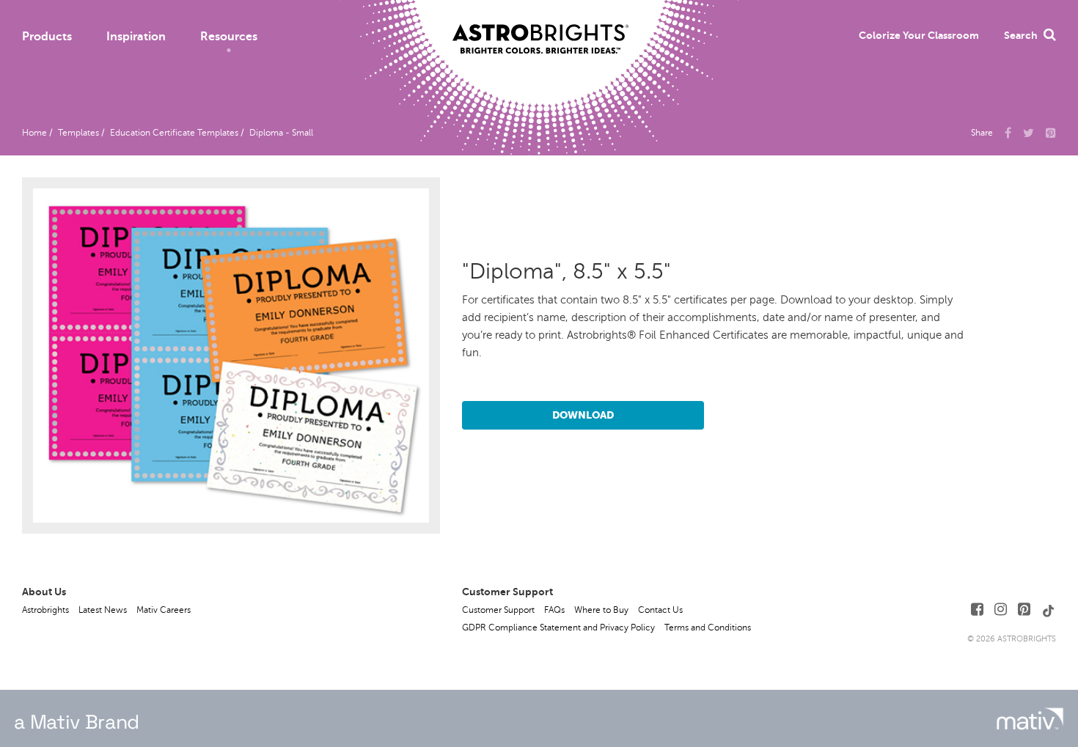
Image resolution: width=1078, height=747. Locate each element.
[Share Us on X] (1028, 132)
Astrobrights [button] (45, 610)
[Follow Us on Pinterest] (1024, 609)
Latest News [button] (102, 610)
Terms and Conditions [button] (707, 627)
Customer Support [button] (498, 610)
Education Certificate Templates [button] (174, 133)
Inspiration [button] (136, 36)
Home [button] (34, 133)
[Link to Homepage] (540, 27)
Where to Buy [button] (601, 610)
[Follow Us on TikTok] (1048, 609)
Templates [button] (78, 133)
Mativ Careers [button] (163, 610)
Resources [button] (228, 36)
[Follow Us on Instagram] (1000, 609)
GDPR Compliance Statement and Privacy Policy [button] (558, 627)
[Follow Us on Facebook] (977, 609)
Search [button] (1021, 35)
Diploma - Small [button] (281, 133)
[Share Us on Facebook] (1008, 132)
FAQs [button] (554, 610)
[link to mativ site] (1030, 719)
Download (583, 415)
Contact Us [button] (660, 610)
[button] (919, 35)
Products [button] (47, 36)
